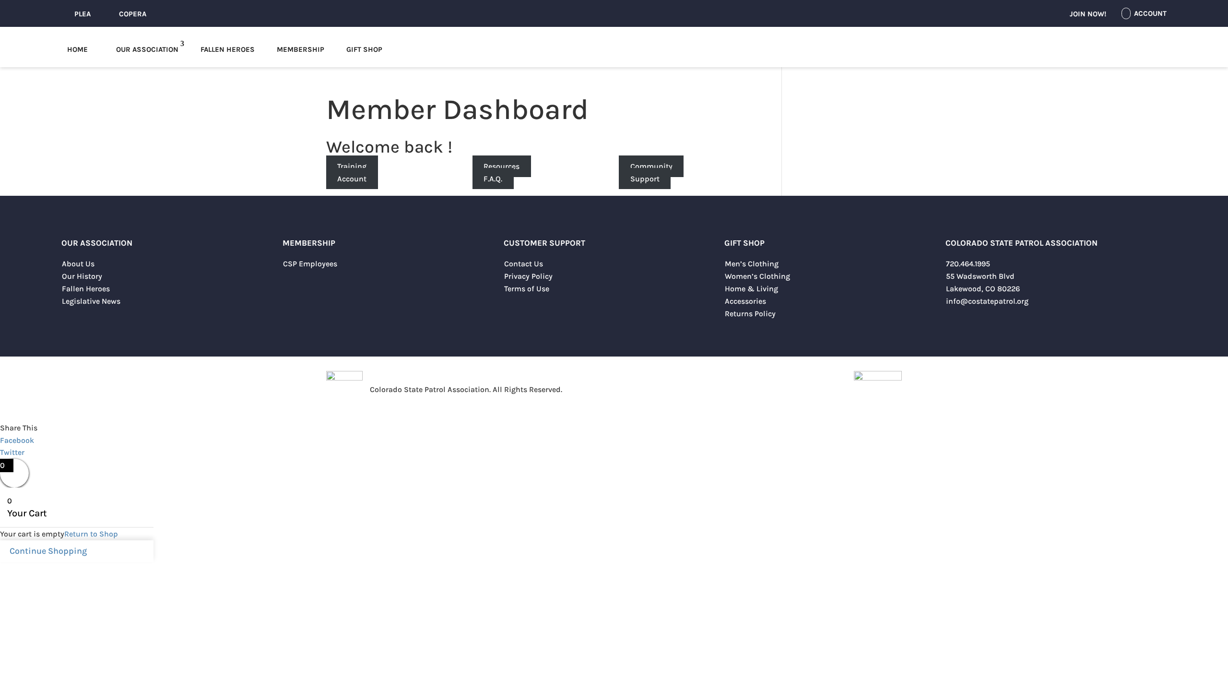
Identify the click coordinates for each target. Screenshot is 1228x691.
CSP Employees (310, 263)
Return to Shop (91, 533)
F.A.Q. (493, 178)
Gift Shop (364, 49)
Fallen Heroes (228, 49)
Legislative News (91, 301)
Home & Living (751, 288)
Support (645, 178)
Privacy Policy (528, 276)
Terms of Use (526, 288)
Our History (82, 276)
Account (351, 178)
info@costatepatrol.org (987, 301)
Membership (300, 49)
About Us (78, 263)
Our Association (147, 49)
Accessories (745, 301)
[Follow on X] (972, 323)
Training (351, 166)
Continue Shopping (48, 551)
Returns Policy (750, 313)
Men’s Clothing (752, 263)
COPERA (132, 14)
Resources (502, 166)
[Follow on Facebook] (953, 323)
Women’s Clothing (757, 276)
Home (77, 49)
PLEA (82, 14)
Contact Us (523, 263)
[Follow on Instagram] (991, 323)
